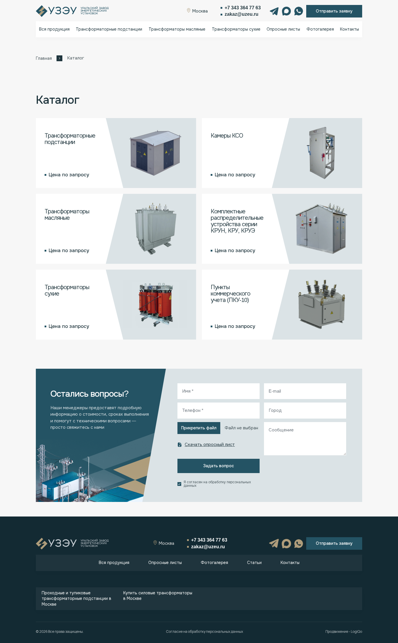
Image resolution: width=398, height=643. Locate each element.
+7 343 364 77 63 (243, 8)
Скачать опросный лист (210, 444)
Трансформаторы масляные (177, 29)
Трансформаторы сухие (236, 29)
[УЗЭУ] (72, 11)
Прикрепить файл (198, 428)
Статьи (254, 562)
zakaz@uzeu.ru (241, 14)
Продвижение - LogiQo (343, 631)
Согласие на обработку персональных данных (204, 631)
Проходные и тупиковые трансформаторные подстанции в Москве (76, 598)
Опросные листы (283, 29)
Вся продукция (54, 29)
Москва (199, 11)
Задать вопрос (218, 465)
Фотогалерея (320, 29)
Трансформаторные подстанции (109, 29)
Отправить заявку (334, 11)
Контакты (349, 29)
